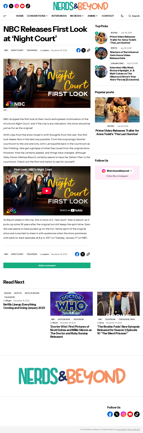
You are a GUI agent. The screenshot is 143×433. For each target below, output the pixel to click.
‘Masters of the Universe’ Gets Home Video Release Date (124, 55)
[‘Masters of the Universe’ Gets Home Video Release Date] (101, 53)
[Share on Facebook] (78, 50)
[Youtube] (22, 6)
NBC (6, 50)
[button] (5, 16)
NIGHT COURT (17, 50)
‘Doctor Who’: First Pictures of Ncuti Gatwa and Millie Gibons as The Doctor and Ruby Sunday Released (71, 331)
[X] (11, 6)
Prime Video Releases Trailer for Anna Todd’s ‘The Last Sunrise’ (123, 39)
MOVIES (114, 33)
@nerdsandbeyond (118, 170)
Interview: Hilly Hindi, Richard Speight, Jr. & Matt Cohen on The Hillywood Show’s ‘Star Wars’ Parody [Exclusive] (124, 73)
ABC (100, 319)
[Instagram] (17, 6)
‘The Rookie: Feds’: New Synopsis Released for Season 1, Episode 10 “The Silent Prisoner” (118, 330)
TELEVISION (32, 50)
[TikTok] (28, 6)
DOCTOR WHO (64, 319)
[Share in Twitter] (83, 50)
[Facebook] (5, 6)
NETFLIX (18, 293)
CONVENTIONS (117, 63)
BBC (53, 319)
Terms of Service (133, 429)
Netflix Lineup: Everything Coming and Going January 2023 (24, 306)
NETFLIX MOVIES (32, 293)
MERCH (114, 48)
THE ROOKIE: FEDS (127, 319)
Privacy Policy (121, 429)
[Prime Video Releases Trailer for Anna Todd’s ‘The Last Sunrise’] (101, 38)
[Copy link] (88, 50)
